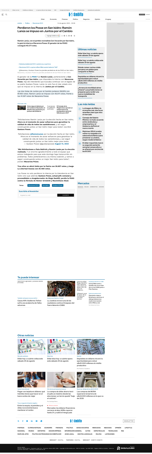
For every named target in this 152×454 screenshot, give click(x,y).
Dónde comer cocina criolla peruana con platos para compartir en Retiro (89, 69)
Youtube (36, 421)
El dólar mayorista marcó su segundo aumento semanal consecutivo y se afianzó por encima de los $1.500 (93, 147)
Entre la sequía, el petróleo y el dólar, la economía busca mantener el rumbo (30, 407)
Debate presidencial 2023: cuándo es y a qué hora (35, 64)
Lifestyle (128, 428)
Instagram (27, 421)
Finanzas (65, 19)
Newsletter (148, 19)
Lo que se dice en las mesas (43, 10)
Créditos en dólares (28, 10)
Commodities (94, 186)
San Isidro (46, 185)
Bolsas (86, 186)
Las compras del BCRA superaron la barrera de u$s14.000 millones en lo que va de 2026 (90, 394)
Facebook (22, 421)
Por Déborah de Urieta (94, 305)
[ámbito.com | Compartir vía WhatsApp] (62, 35)
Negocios (86, 19)
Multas (98, 434)
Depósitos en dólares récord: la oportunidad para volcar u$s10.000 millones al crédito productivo (91, 79)
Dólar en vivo (15, 10)
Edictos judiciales (85, 434)
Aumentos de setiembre (94, 10)
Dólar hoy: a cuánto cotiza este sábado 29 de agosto (90, 61)
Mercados (96, 428)
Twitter (18, 421)
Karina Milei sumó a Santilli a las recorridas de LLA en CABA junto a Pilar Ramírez (96, 286)
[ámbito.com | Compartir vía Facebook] (64, 35)
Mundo (31, 431)
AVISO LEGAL (69, 434)
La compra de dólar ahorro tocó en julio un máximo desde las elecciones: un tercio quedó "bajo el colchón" (61, 394)
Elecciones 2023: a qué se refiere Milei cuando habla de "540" (38, 67)
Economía (53, 19)
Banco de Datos (83, 428)
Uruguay (108, 19)
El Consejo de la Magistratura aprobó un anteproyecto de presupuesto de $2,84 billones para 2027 (65, 109)
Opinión (97, 19)
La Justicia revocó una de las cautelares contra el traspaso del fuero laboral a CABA (60, 303)
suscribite (142, 14)
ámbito (20, 23)
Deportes (41, 431)
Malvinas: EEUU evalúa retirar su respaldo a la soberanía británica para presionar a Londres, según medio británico (93, 135)
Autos (87, 431)
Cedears (101, 186)
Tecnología (113, 431)
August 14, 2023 (62, 144)
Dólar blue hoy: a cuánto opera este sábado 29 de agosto (90, 54)
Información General (73, 431)
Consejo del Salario (65, 10)
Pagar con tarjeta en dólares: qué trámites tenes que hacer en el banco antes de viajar (31, 393)
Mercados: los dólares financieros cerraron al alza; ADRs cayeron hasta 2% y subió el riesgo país (61, 410)
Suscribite (66, 195)
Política (75, 19)
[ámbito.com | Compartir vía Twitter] (66, 35)
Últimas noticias (34, 428)
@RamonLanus (36, 134)
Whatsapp (41, 421)
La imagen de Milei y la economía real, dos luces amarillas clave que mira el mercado (93, 111)
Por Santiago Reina (52, 401)
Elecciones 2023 (38, 23)
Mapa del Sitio (23, 434)
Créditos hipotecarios (78, 10)
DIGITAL (56, 440)
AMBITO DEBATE (92, 440)
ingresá (148, 14)
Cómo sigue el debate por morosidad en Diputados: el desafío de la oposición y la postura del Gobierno (36, 108)
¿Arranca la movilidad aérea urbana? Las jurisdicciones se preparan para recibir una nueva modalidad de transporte (90, 92)
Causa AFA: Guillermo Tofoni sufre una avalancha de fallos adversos (30, 303)
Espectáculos (99, 431)
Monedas (80, 186)
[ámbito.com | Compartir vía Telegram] (71, 35)
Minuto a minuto (53, 405)
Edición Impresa (55, 431)
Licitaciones (109, 434)
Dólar (43, 19)
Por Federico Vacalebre (83, 368)
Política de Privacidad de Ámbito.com (46, 434)
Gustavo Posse (57, 185)
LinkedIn (32, 421)
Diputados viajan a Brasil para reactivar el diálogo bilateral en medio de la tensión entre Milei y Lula (96, 299)
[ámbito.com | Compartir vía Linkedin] (69, 35)
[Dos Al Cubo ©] (125, 448)
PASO (34, 77)
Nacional (21, 431)
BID (55, 10)
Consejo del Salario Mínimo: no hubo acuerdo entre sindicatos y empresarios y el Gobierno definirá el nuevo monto (93, 123)
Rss (122, 431)
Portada (21, 428)
